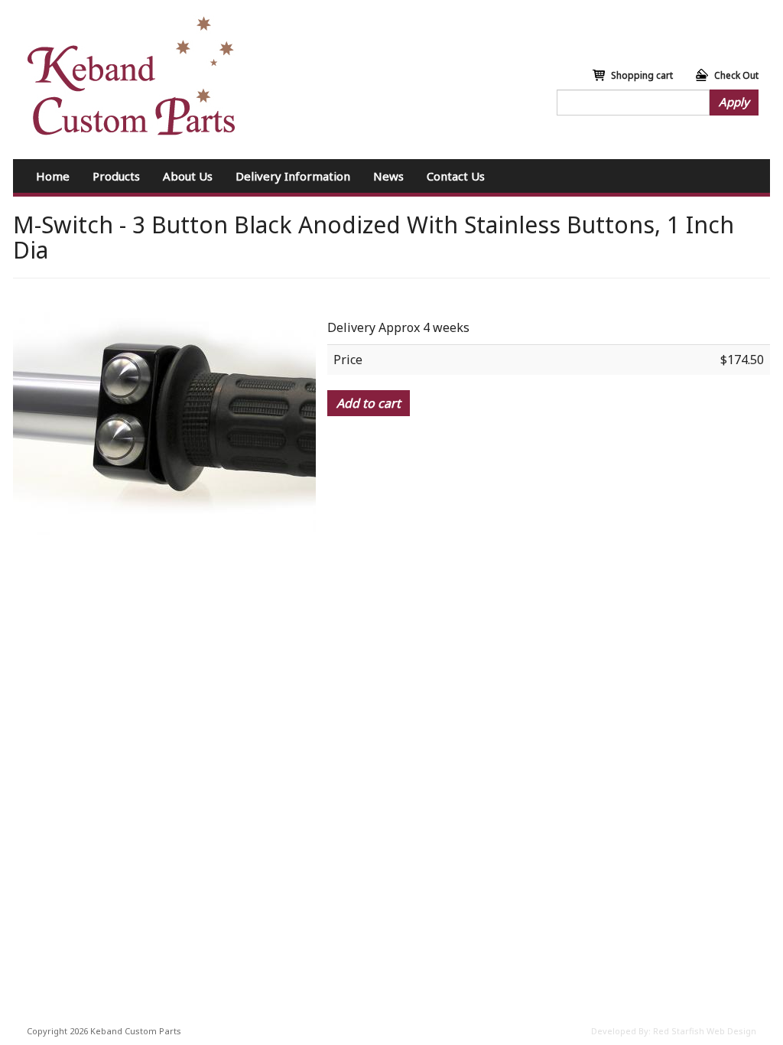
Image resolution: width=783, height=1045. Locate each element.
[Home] (131, 76)
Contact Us (456, 176)
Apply (734, 101)
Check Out (736, 75)
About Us (188, 176)
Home (53, 176)
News (388, 176)
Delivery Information (293, 176)
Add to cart (368, 403)
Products (116, 176)
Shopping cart (642, 75)
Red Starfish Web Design (704, 1031)
